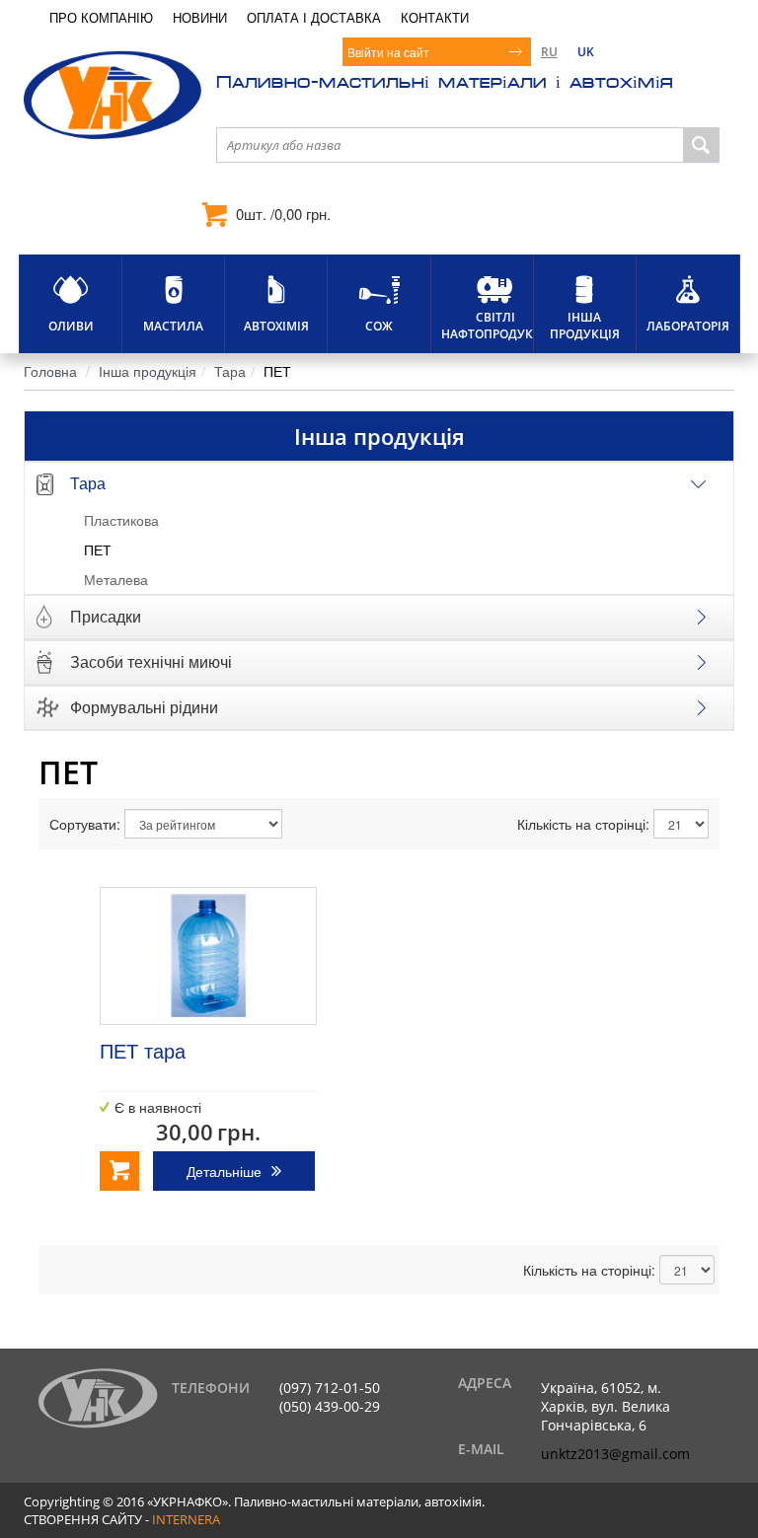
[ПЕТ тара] (208, 956)
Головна (50, 371)
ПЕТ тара (143, 1050)
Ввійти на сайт (388, 51)
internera (186, 1519)
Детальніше (224, 1171)
